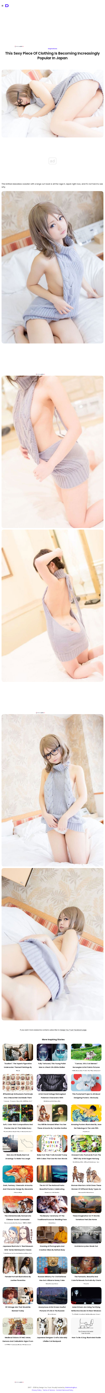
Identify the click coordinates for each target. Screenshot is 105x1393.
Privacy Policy (37, 1390)
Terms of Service (49, 1390)
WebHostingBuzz (71, 1387)
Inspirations (52, 49)
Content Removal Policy (64, 1390)
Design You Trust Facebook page (73, 1030)
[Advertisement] (52, 30)
